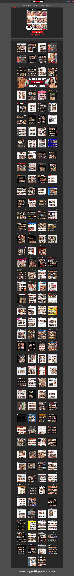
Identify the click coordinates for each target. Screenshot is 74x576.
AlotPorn (20, 209)
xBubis (40, 42)
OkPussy (51, 114)
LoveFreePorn (41, 185)
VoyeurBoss (41, 532)
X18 (29, 209)
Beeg (50, 233)
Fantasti (41, 317)
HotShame (30, 281)
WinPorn (41, 281)
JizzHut (40, 293)
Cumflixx (51, 42)
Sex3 (40, 341)
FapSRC (51, 472)
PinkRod (20, 257)
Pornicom (51, 436)
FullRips (41, 484)
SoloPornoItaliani (21, 532)
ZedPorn (30, 293)
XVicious (41, 460)
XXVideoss (41, 544)
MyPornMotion (21, 317)
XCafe (40, 329)
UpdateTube (31, 269)
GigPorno (20, 305)
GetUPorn (51, 544)
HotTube (51, 305)
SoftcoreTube (52, 377)
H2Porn (51, 197)
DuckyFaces (41, 508)
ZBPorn (51, 448)
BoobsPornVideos (42, 66)
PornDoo (51, 365)
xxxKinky (30, 221)
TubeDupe (51, 341)
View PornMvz (37, 32)
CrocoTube (30, 185)
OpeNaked (41, 257)
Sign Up (72, 1)
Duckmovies (31, 520)
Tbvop (41, 377)
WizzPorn (41, 114)
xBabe (51, 245)
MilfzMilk (20, 496)
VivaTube (20, 293)
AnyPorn (51, 269)
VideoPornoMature (42, 520)
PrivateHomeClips (21, 281)
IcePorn (41, 197)
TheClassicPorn (21, 484)
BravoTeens (31, 329)
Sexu (50, 293)
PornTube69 (41, 496)
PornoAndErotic (31, 197)
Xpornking (20, 66)
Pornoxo (20, 221)
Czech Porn (20, 365)
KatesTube (20, 245)
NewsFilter (41, 365)
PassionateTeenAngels (53, 484)
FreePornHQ (52, 532)
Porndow (41, 556)
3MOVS (20, 329)
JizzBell (30, 245)
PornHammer (31, 90)
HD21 (20, 460)
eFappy (51, 496)
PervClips (20, 448)
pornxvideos (51, 66)
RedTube (30, 114)
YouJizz (51, 126)
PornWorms (31, 126)
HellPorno (20, 341)
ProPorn (30, 257)
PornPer (30, 305)
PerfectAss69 (41, 209)
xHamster (20, 126)
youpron (41, 102)
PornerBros (30, 233)
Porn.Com (20, 90)
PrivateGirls (31, 508)
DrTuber (41, 233)
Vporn (30, 102)
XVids (30, 353)
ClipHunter (30, 317)
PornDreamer (21, 472)
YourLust (20, 185)
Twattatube (31, 496)
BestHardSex (31, 472)
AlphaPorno (51, 281)
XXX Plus (20, 544)
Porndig (51, 185)
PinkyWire (20, 508)
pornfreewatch (42, 90)
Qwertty (31, 556)
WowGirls (31, 460)
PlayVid (40, 221)
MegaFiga (51, 257)
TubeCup (51, 102)
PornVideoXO (31, 436)
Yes (40, 448)
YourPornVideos (31, 66)
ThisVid (20, 197)
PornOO (20, 436)
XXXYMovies (41, 126)
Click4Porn (31, 484)
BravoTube (51, 329)
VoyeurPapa (30, 42)
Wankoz (41, 436)
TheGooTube (20, 42)
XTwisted (51, 460)
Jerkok (40, 305)
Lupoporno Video (52, 520)
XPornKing (20, 377)
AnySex (20, 114)
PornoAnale (31, 532)
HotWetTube (20, 102)
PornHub (51, 90)
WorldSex (20, 269)
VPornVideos (21, 520)
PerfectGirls (20, 233)
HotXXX (31, 544)
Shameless (51, 317)
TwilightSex (41, 245)
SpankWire (41, 269)
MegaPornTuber (32, 377)
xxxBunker (51, 221)
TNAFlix (20, 353)
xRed (51, 508)
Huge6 (41, 472)
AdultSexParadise (52, 353)
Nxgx (30, 448)
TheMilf (51, 209)
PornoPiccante (42, 353)
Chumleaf (31, 365)
